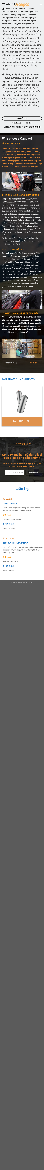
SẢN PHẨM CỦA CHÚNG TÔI (19, 379)
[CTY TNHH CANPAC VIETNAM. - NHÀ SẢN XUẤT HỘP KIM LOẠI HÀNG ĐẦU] (22, 5)
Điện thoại (9, 566)
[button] (41, 5)
